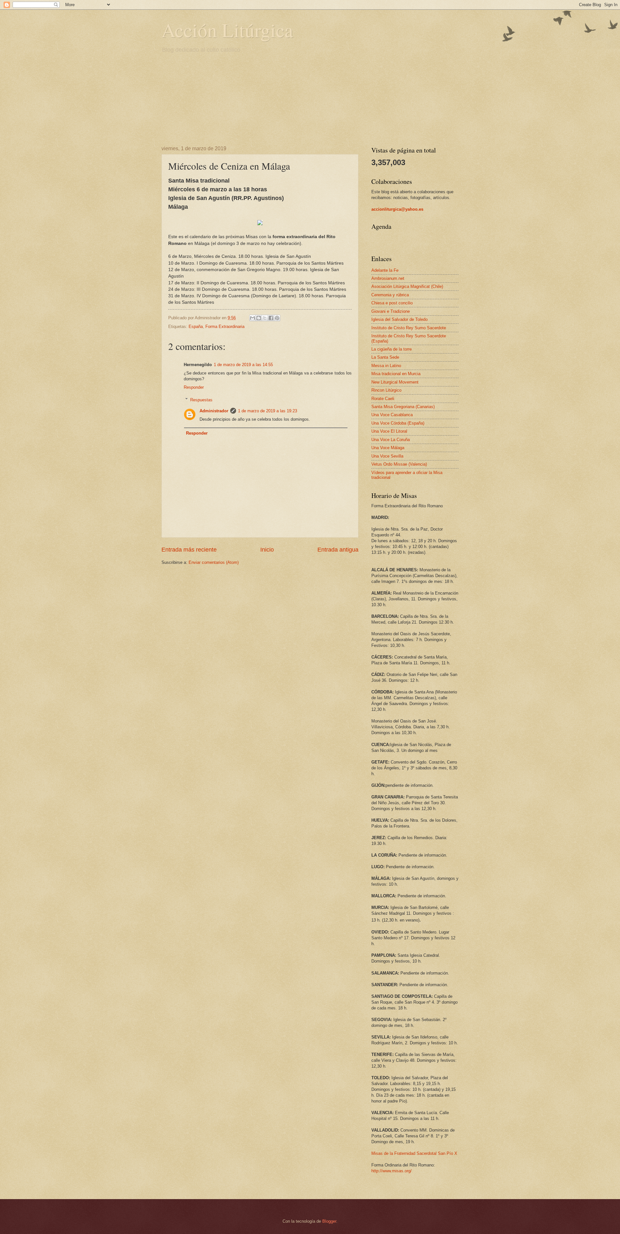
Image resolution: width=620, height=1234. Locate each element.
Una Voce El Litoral (389, 431)
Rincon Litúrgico (386, 390)
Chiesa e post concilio (392, 303)
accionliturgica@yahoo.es (397, 209)
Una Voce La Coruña (390, 439)
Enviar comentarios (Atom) (214, 562)
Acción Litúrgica (227, 30)
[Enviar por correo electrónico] (252, 318)
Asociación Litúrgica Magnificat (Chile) (407, 286)
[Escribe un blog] (258, 318)
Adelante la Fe (384, 270)
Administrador (214, 410)
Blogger (329, 1221)
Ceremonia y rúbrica (390, 294)
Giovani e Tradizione (390, 311)
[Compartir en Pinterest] (277, 318)
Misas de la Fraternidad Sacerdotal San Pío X (414, 1153)
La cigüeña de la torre (391, 349)
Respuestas (201, 399)
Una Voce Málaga (387, 447)
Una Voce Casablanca (392, 414)
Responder (194, 387)
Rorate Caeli (382, 398)
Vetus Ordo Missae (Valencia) (399, 464)
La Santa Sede (385, 357)
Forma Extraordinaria (224, 326)
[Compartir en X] (265, 318)
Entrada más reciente (189, 549)
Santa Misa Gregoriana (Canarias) (403, 406)
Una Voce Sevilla (387, 456)
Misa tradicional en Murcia (395, 373)
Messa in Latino (386, 365)
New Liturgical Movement (394, 382)
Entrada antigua (337, 549)
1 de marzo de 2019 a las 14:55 (243, 364)
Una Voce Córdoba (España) (397, 423)
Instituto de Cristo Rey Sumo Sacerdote (408, 327)
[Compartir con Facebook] (271, 318)
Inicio (267, 549)
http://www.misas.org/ (391, 1170)
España (196, 326)
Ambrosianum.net (387, 278)
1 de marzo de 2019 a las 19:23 (267, 410)
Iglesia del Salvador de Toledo (399, 319)
